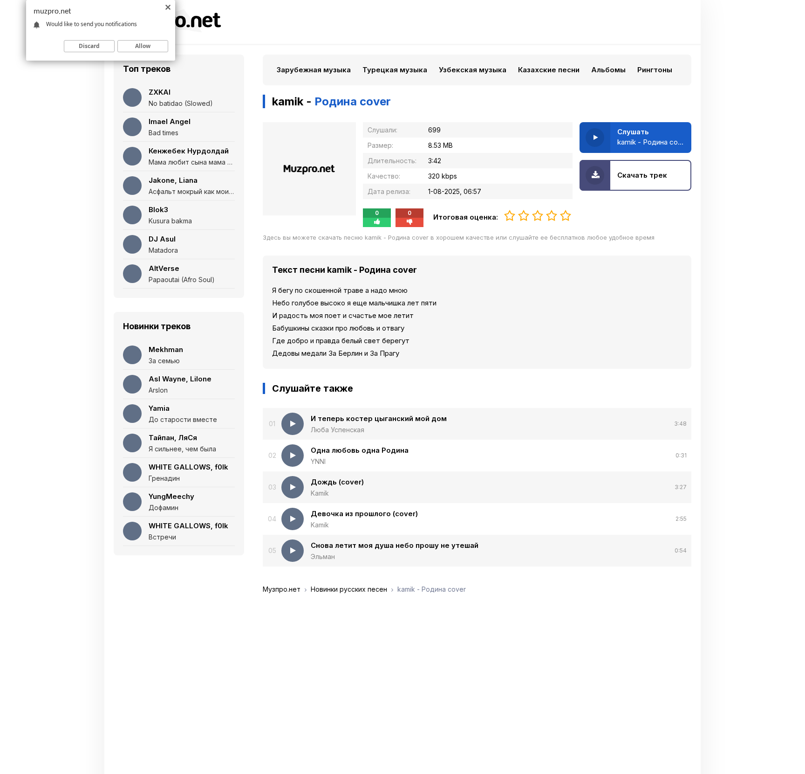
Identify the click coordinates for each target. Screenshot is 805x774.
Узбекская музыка (472, 69)
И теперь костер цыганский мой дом (379, 418)
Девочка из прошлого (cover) (364, 513)
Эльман (323, 556)
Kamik (320, 493)
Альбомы (608, 69)
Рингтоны (654, 69)
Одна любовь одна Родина (360, 450)
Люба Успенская (337, 430)
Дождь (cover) (337, 481)
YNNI (318, 461)
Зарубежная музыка (314, 69)
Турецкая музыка (394, 69)
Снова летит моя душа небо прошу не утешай (394, 545)
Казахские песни (549, 69)
